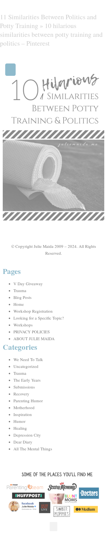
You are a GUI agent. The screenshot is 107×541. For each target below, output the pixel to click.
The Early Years (27, 380)
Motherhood (24, 407)
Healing (20, 428)
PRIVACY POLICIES (31, 331)
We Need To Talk (28, 359)
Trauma (19, 290)
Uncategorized (25, 366)
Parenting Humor (28, 400)
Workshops (23, 325)
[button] (10, 69)
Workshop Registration (33, 311)
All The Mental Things (32, 448)
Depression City (27, 435)
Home (18, 304)
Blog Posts (22, 297)
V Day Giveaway (28, 283)
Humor (19, 421)
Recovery (21, 393)
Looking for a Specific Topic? (38, 318)
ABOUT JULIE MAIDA (34, 338)
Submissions (24, 387)
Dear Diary (22, 442)
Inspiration (22, 414)
